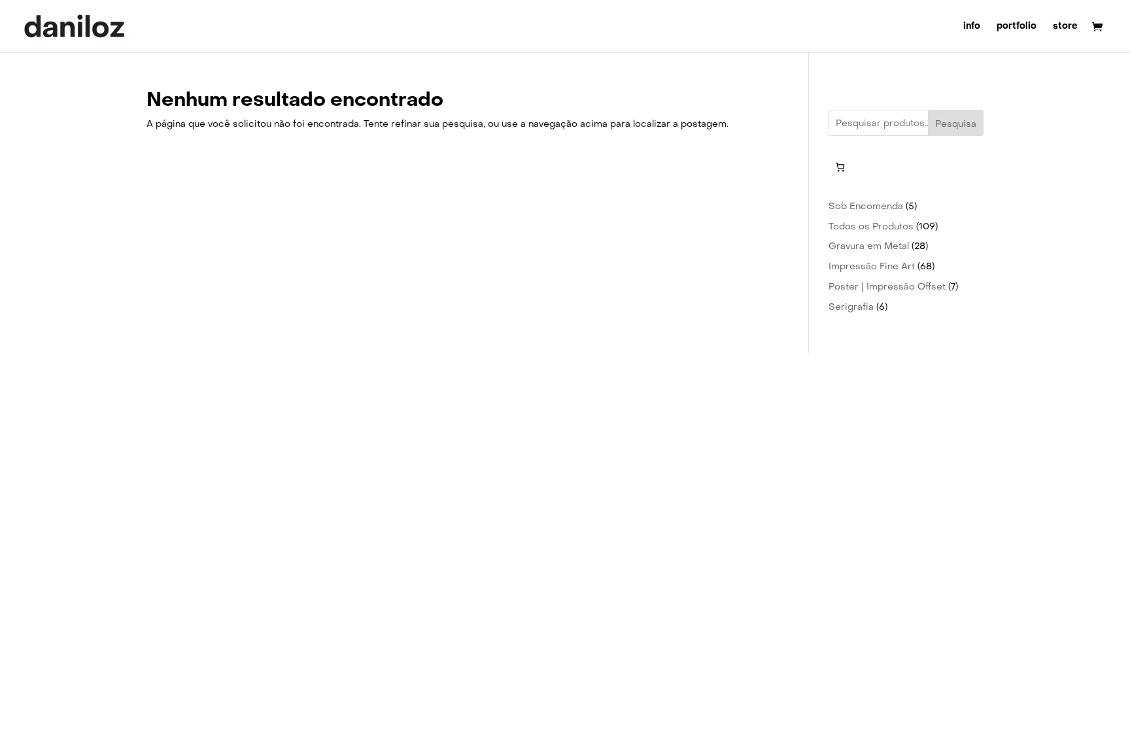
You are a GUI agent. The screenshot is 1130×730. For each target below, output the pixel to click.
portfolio (1016, 27)
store (1065, 27)
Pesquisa (955, 123)
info (971, 27)
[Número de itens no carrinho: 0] (840, 167)
